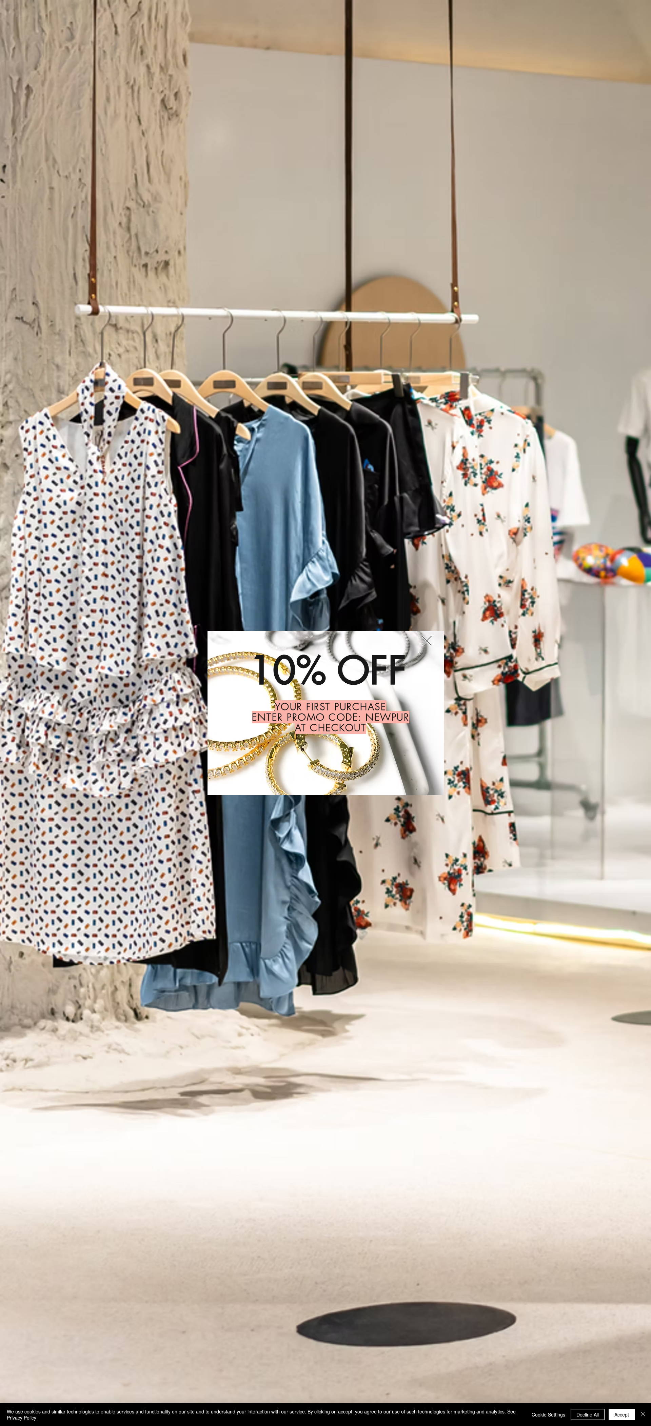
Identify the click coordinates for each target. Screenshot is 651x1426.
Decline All (587, 1414)
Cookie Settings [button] (548, 1414)
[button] (427, 641)
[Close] (643, 1414)
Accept (621, 1414)
